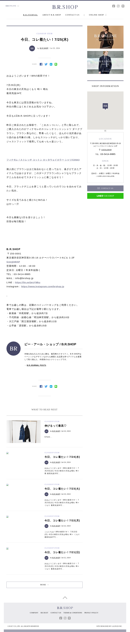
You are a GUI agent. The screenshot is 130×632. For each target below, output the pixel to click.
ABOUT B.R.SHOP (51, 15)
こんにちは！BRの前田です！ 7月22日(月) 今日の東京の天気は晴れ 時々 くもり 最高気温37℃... (62, 534)
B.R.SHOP (44, 48)
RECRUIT (44, 613)
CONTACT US (72, 15)
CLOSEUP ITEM (52, 421)
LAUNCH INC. (117, 626)
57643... (48, 437)
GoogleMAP (13, 262)
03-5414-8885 (107, 154)
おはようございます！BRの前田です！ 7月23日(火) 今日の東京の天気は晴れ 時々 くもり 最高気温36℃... (62, 502)
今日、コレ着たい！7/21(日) (62, 552)
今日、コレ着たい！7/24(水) (62, 456)
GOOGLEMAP (106, 150)
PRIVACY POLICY (91, 613)
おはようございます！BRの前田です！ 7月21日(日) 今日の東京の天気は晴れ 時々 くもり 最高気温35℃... (62, 566)
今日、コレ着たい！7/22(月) (62, 520)
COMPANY (34, 613)
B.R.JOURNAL (30, 15)
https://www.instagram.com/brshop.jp (42, 286)
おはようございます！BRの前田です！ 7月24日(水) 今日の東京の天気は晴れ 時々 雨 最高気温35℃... (62, 470)
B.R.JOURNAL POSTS (36, 365)
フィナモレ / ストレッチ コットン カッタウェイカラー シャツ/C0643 (42, 160)
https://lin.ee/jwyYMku (27, 282)
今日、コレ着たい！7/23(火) (62, 488)
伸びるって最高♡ (56, 425)
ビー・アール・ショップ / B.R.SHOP (50, 344)
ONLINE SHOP (96, 15)
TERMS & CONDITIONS (72, 613)
